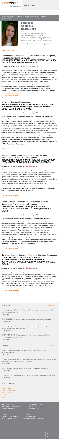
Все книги (53, 345)
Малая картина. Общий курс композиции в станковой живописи (25, 368)
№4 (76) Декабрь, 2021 (31, 113)
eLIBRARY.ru (6, 388)
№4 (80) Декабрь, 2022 (31, 66)
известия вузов (15, 6)
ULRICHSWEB (7, 392)
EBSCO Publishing (8, 390)
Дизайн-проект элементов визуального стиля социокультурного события (28, 375)
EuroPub (5, 395)
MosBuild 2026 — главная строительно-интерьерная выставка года (26, 319)
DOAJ (4, 397)
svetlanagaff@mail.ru (45, 44)
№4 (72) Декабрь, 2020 (31, 215)
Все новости (52, 305)
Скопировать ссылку (10, 95)
